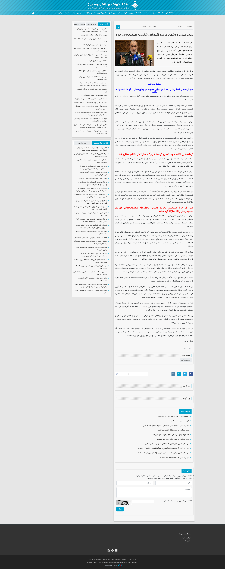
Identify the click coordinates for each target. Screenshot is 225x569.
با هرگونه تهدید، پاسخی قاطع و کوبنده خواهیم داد (171, 434)
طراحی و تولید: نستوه (111, 565)
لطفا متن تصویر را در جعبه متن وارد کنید (178, 501)
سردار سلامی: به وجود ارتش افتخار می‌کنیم (173, 430)
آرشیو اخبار (58, 13)
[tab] (104, 24)
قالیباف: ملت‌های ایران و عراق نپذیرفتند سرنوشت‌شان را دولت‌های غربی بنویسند (94, 254)
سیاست (152, 13)
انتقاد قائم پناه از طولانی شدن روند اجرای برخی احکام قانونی (91, 232)
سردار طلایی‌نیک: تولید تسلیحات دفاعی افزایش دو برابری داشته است (90, 49)
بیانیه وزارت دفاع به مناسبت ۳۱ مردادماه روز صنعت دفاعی (92, 279)
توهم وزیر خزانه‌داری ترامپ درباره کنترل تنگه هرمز (90, 237)
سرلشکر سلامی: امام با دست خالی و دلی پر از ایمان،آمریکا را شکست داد (163, 452)
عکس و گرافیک (89, 13)
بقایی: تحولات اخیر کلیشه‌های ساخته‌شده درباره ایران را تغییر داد (91, 248)
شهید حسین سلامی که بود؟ (179, 420)
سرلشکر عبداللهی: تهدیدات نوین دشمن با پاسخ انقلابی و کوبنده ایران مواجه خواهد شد (91, 220)
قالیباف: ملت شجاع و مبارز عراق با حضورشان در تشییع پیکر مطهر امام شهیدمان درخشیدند (91, 226)
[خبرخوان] (108, 551)
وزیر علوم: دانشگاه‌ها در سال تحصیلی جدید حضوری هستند (93, 78)
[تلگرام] (112, 551)
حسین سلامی (186, 360)
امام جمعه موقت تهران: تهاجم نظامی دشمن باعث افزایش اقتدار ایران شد (90, 208)
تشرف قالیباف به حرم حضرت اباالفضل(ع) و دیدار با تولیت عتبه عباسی (90, 260)
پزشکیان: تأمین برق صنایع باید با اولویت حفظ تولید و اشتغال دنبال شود (90, 242)
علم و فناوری (101, 13)
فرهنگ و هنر (122, 13)
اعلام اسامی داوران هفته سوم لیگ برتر (94, 95)
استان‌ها (67, 13)
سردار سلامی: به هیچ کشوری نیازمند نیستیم (173, 439)
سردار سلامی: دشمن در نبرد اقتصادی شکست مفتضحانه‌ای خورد (154, 34)
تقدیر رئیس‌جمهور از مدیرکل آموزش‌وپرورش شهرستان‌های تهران (93, 173)
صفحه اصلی (170, 13)
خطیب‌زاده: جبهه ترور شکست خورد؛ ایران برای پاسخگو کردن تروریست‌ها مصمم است (92, 30)
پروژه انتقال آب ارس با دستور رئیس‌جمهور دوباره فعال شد (91, 291)
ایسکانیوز (171, 71)
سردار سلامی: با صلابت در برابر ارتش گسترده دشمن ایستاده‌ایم (166, 425)
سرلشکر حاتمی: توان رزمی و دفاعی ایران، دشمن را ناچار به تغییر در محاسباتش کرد (90, 195)
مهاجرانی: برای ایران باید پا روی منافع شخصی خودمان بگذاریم (92, 71)
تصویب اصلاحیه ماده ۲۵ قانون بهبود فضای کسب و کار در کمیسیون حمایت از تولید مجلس (91, 285)
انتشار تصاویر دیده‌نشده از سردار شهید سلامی (173, 416)
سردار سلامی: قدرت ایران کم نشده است (174, 457)
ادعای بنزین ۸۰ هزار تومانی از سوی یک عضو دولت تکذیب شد (90, 214)
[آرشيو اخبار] (116, 551)
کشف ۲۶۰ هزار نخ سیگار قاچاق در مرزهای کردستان (90, 102)
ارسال (120, 509)
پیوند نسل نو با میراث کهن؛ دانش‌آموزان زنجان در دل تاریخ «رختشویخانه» (90, 119)
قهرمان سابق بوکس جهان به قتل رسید (94, 35)
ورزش (131, 13)
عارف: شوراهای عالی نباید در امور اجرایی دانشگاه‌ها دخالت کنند (90, 267)
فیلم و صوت (77, 13)
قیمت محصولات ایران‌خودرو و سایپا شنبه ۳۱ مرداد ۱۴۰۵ (90, 40)
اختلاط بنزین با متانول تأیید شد (96, 61)
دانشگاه (160, 13)
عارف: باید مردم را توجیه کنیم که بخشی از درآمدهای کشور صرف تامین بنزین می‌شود (93, 84)
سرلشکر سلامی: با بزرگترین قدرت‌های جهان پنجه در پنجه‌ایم (167, 443)
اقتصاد (138, 13)
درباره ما (187, 540)
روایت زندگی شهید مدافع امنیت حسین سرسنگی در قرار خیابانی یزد (91, 107)
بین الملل (112, 13)
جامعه (145, 13)
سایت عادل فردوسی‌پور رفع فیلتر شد (95, 45)
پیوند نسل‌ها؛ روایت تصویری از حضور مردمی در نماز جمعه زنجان (91, 132)
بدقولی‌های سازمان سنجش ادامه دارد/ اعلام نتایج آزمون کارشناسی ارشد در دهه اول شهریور (90, 126)
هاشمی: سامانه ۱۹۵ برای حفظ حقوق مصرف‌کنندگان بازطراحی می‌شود (90, 273)
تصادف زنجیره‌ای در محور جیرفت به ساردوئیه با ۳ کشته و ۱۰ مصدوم (91, 65)
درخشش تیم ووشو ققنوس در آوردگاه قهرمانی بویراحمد (92, 90)
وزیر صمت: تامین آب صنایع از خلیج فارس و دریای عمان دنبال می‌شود (90, 56)
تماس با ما (186, 538)
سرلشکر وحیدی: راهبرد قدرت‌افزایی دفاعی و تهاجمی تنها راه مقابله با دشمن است (92, 183)
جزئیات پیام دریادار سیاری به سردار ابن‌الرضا (93, 178)
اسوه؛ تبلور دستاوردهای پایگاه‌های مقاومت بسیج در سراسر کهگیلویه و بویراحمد (91, 113)
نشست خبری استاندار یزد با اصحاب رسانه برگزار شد (90, 99)
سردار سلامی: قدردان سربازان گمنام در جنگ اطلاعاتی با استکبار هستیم (163, 448)
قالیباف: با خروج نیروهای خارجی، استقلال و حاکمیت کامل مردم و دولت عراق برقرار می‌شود (91, 189)
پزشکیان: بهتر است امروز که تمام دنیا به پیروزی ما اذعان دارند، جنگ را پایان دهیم (90, 201)
